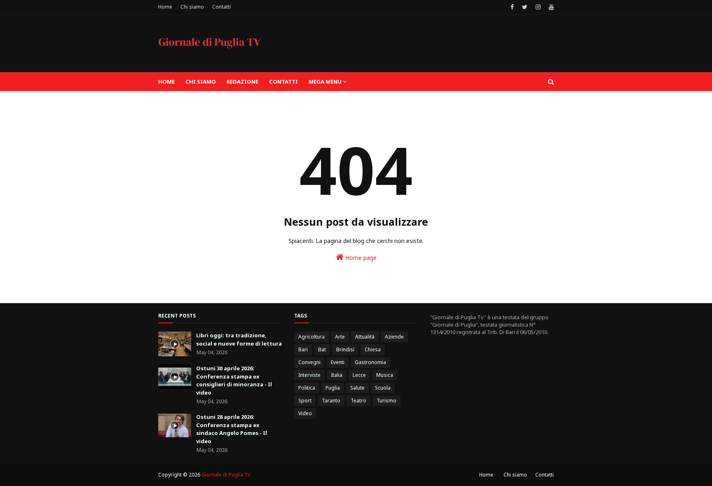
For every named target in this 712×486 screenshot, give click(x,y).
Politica (306, 387)
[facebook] (512, 7)
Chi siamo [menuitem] (200, 81)
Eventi (337, 362)
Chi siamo (192, 6)
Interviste (309, 375)
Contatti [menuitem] (283, 81)
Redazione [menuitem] (242, 81)
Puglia (333, 387)
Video (305, 413)
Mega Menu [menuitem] (325, 81)
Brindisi (345, 349)
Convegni (309, 362)
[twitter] (524, 7)
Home (165, 6)
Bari (303, 349)
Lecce (359, 375)
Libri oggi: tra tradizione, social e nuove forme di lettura (239, 339)
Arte (340, 336)
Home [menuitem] (166, 81)
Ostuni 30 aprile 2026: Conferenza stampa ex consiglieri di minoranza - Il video (234, 380)
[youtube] (550, 7)
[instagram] (538, 7)
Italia (336, 375)
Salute (357, 387)
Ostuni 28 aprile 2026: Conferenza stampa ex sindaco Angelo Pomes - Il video (231, 429)
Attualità (365, 336)
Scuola (383, 387)
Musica (384, 375)
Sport (305, 400)
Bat (322, 349)
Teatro (358, 400)
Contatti (221, 6)
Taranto (331, 400)
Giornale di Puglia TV (226, 474)
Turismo (386, 400)
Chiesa (373, 349)
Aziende (394, 336)
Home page (360, 258)
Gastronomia (370, 362)
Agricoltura (311, 336)
